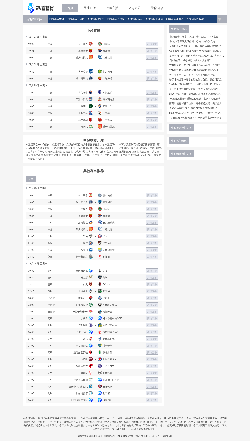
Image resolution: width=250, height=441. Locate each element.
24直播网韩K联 (96, 19)
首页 (70, 7)
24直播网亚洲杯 (174, 19)
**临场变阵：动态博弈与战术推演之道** (190, 60)
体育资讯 (134, 7)
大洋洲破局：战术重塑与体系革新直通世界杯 (193, 74)
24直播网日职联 (115, 19)
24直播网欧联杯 (195, 19)
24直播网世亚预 (154, 19)
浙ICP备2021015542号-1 (148, 435)
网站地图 (167, 435)
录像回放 (157, 7)
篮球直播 (112, 7)
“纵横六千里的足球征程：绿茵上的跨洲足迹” (192, 41)
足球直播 (90, 7)
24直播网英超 (56, 19)
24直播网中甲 (135, 19)
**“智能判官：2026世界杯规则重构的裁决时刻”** (194, 65)
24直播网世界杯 (75, 19)
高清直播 (152, 43)
